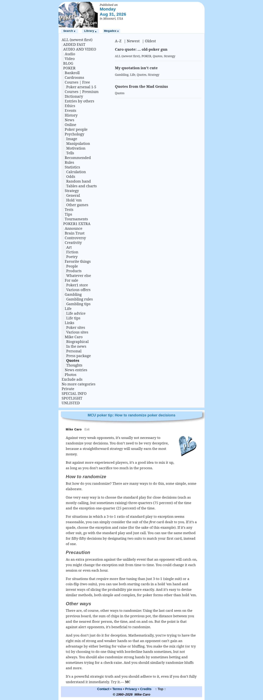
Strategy (72, 190)
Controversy (75, 237)
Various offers (78, 289)
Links (69, 322)
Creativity (73, 242)
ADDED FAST (74, 44)
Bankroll (72, 72)
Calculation (76, 171)
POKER (69, 67)
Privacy (131, 689)
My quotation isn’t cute (136, 67)
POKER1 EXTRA (76, 223)
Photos (70, 374)
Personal (73, 350)
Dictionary (74, 96)
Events (70, 110)
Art (69, 247)
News (69, 119)
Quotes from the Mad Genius (141, 86)
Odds (70, 176)
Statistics (72, 166)
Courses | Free (77, 82)
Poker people (76, 129)
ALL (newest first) (77, 39)
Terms (117, 689)
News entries (76, 369)
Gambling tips (78, 303)
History (71, 115)
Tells (70, 152)
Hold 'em (74, 199)
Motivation (75, 148)
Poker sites (75, 327)
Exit (86, 429)
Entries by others (79, 100)
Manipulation (78, 143)
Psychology (74, 133)
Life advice (76, 313)
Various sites (77, 332)
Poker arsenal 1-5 (81, 86)
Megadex (111, 31)
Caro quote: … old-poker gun (141, 49)
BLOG (68, 63)
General (73, 195)
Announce (73, 228)
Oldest (150, 40)
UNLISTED (71, 402)
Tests (69, 209)
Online (70, 124)
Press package (78, 355)
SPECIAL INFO (74, 393)
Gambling (73, 294)
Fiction (72, 251)
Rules (69, 162)
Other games (77, 204)
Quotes (72, 360)
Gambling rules (79, 299)
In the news (76, 346)
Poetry (72, 256)
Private (68, 388)
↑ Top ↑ (159, 689)
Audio (70, 53)
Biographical (77, 341)
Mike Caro (74, 336)
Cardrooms (74, 77)
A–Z (118, 40)
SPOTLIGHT (72, 398)
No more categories (78, 383)
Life (68, 308)
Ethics (70, 105)
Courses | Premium (82, 91)
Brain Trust (74, 233)
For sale (71, 280)
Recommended (78, 157)
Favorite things (78, 261)
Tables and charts (81, 185)
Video (70, 58)
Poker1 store (77, 284)
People (72, 266)
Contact (103, 689)
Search (69, 31)
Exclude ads (72, 379)
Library (90, 31)
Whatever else (78, 275)
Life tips (73, 317)
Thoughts (74, 365)
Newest (133, 40)
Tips (68, 214)
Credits (145, 689)
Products (74, 270)
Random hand (78, 181)
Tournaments (76, 218)
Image (71, 138)
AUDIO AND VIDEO (79, 49)
